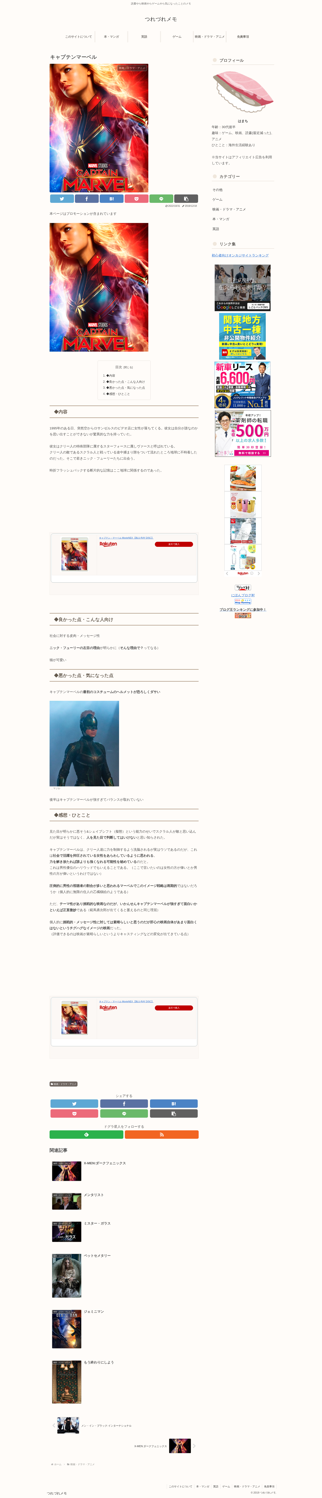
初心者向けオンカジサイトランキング (240, 255)
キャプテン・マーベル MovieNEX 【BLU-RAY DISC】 (126, 538)
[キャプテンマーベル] (112, 198)
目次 (118, 367)
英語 (215, 229)
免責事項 (269, 1486)
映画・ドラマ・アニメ (65, 1084)
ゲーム (217, 199)
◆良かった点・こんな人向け (125, 381)
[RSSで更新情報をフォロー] (162, 1134)
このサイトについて (180, 1486)
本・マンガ (220, 219)
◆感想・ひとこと (118, 393)
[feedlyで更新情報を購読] (86, 1134)
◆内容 (110, 375)
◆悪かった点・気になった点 (125, 387)
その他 (217, 190)
